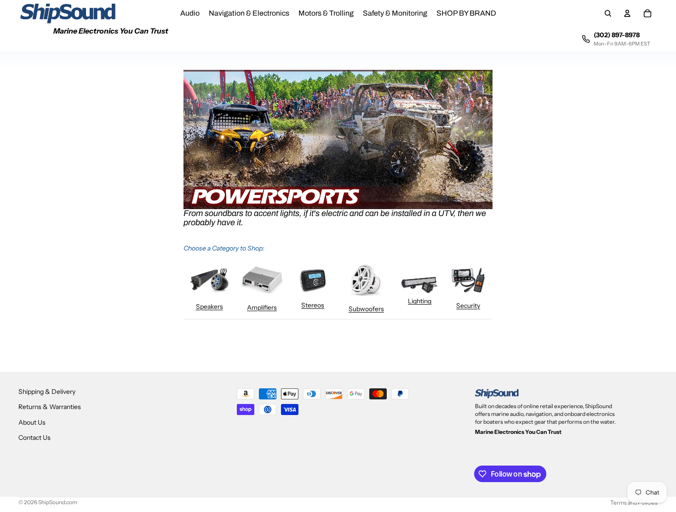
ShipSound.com (57, 502)
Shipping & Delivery (46, 391)
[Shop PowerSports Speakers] (209, 280)
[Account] (627, 13)
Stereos (312, 305)
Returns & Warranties (49, 407)
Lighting (419, 301)
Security (468, 306)
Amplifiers (262, 307)
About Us (32, 422)
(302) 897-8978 (617, 35)
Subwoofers (366, 309)
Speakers (209, 306)
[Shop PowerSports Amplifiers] (262, 280)
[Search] (608, 13)
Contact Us (34, 437)
